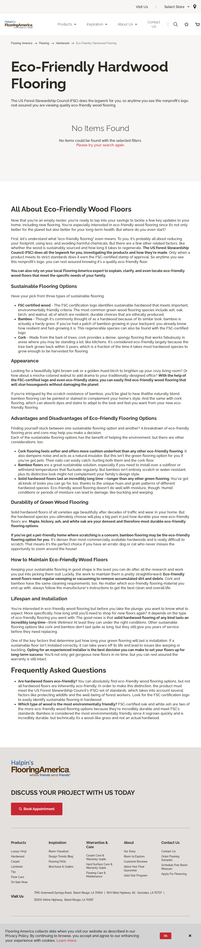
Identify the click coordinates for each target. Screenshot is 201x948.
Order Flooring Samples (170, 858)
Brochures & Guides (61, 866)
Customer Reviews (136, 861)
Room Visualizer (59, 851)
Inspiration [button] (95, 24)
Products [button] (65, 24)
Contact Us (154, 24)
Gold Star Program (136, 875)
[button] (177, 7)
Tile (13, 871)
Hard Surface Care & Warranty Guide (99, 866)
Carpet (15, 861)
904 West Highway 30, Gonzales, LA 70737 (134, 892)
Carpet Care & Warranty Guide (96, 857)
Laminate (17, 866)
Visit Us (142, 7)
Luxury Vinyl (18, 851)
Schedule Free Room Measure (174, 866)
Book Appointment (39, 809)
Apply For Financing (173, 873)
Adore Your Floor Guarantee (134, 868)
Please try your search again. (100, 145)
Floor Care (17, 877)
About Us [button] (125, 24)
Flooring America (21, 43)
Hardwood (62, 43)
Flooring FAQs (57, 861)
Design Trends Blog (61, 856)
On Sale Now (19, 882)
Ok (165, 935)
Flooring (44, 43)
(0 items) (197, 24)
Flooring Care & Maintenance (96, 874)
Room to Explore (134, 856)
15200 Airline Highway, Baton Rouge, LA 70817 (63, 899)
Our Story (130, 851)
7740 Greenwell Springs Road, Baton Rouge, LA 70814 (68, 892)
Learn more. (67, 940)
